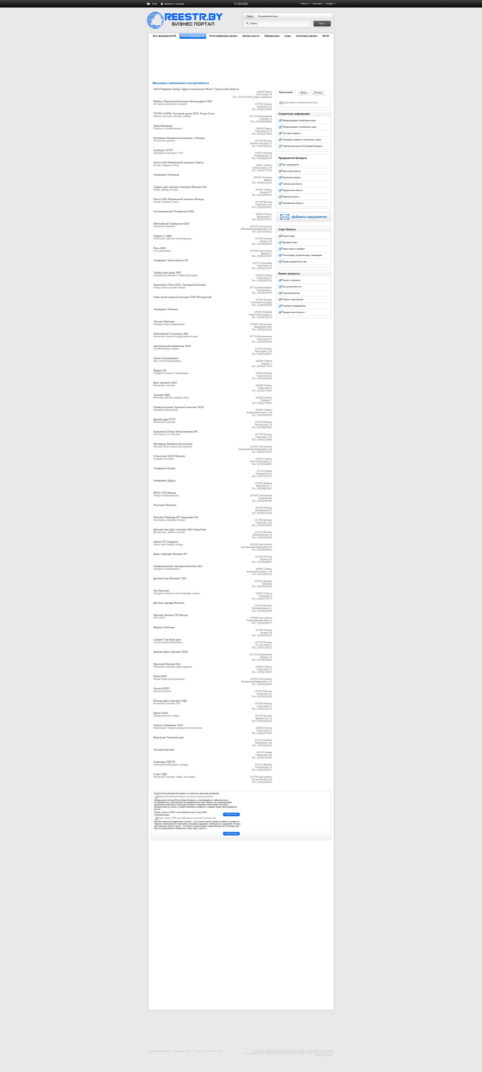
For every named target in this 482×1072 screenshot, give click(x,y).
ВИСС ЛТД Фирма (164, 492)
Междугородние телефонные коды (299, 120)
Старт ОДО (160, 774)
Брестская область (292, 171)
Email (154, 4)
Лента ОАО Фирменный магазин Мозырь (178, 199)
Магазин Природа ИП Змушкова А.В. (176, 517)
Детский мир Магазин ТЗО (169, 578)
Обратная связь (215, 1051)
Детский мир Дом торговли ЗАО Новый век (179, 529)
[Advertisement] (304, 65)
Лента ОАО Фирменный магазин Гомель (178, 162)
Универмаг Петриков (166, 174)
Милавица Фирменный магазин (172, 443)
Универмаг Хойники (165, 309)
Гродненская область (293, 190)
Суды (287, 36)
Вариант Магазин (164, 627)
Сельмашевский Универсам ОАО (173, 211)
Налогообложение (291, 293)
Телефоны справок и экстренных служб (302, 140)
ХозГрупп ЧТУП (163, 150)
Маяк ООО (160, 676)
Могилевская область (293, 203)
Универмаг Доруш (164, 480)
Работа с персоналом (293, 299)
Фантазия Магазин (164, 504)
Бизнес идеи (288, 236)
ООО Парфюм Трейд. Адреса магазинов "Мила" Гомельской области (196, 89)
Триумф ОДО (161, 394)
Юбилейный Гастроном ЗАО (170, 333)
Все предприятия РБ (164, 36)
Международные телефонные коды (299, 127)
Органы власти (250, 36)
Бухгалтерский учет (292, 287)
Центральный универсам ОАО (172, 345)
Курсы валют (286, 92)
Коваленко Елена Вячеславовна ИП (175, 431)
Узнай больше (231, 814)
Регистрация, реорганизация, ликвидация (302, 255)
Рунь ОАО (159, 248)
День (303, 92)
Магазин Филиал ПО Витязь (170, 615)
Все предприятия (291, 165)
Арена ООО (160, 712)
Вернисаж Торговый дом (168, 737)
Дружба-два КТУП (164, 419)
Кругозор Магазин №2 (167, 663)
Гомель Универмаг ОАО (168, 725)
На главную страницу (159, 1051)
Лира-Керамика (163, 125)
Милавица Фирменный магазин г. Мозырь (179, 137)
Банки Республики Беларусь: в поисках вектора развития (186, 793)
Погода (318, 92)
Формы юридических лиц (295, 261)
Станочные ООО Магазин (169, 456)
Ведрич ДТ (160, 370)
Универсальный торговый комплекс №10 (178, 407)
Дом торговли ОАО (165, 382)
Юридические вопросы (294, 312)
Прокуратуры (271, 36)
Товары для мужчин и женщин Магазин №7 (180, 186)
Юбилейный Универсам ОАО (171, 223)
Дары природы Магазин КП (170, 553)
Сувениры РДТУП (164, 761)
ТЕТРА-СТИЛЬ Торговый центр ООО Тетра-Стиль (184, 113)
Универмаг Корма (164, 468)
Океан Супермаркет (165, 358)
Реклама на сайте (181, 1051)
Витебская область (292, 177)
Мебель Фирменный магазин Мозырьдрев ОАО (182, 101)
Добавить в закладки (174, 4)
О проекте (199, 1051)
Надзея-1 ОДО (162, 235)
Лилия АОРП (161, 688)
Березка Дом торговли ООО (170, 651)
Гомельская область (292, 184)
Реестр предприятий (192, 36)
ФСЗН (325, 36)
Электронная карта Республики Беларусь (303, 146)
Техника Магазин (164, 749)
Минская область (291, 197)
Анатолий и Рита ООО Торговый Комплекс (179, 284)
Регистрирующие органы (223, 36)
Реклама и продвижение (294, 306)
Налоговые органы (306, 36)
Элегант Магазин (164, 321)
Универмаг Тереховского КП (170, 260)
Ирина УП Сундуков (165, 541)
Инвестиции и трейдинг (294, 249)
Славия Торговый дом (167, 639)
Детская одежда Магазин (168, 602)
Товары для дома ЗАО (167, 272)
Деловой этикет (290, 242)
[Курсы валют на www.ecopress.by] (298, 102)
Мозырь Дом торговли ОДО (170, 700)
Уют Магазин (161, 590)
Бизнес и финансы (291, 280)
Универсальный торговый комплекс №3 (177, 566)
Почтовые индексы (292, 133)
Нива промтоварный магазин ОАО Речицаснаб (182, 296)
